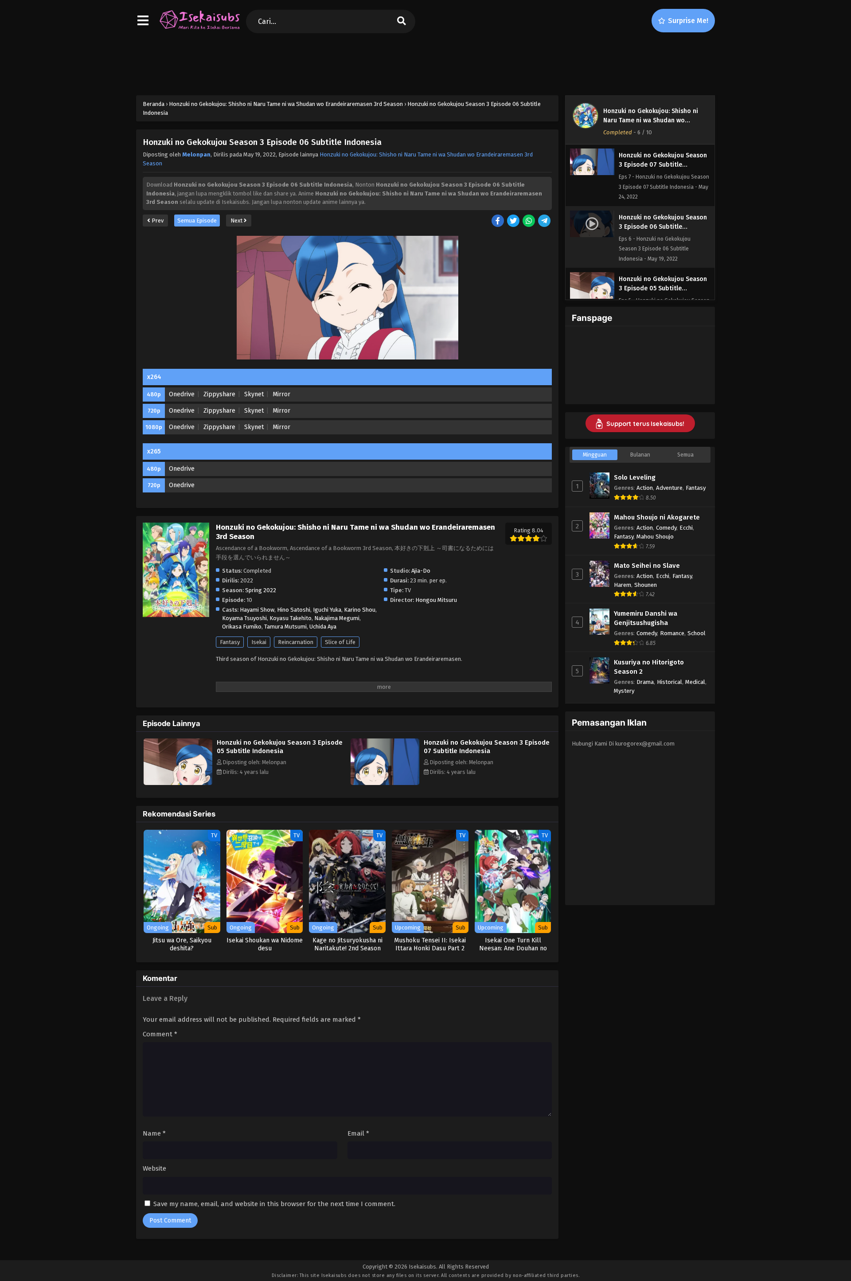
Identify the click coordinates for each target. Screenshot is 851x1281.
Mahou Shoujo (655, 536)
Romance (672, 633)
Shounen (645, 585)
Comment (160, 1034)
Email (358, 1133)
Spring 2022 (260, 590)
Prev (157, 220)
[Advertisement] (425, 62)
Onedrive (182, 394)
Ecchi (686, 527)
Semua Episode (197, 220)
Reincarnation (295, 642)
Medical (695, 682)
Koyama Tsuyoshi (244, 618)
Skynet (254, 394)
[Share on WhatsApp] (529, 221)
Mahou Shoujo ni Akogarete (657, 517)
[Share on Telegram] (545, 221)
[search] (401, 21)
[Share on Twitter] (514, 221)
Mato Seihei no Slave (647, 566)
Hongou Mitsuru (436, 600)
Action (644, 487)
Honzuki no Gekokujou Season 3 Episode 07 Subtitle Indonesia (487, 746)
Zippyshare (219, 394)
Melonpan (196, 154)
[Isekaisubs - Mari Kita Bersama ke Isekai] (199, 29)
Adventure (669, 487)
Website (154, 1168)
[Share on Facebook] (498, 221)
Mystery (624, 690)
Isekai (258, 642)
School (696, 633)
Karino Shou (359, 609)
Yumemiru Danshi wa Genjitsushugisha (645, 618)
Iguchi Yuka (327, 609)
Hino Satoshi (293, 609)
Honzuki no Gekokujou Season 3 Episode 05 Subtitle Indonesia (280, 746)
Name (154, 1133)
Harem (622, 585)
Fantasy (230, 642)
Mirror (281, 394)
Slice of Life (340, 642)
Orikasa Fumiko (242, 626)
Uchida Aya (322, 626)
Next (237, 220)
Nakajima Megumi (336, 618)
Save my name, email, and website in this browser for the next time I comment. (274, 1204)
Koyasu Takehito (290, 618)
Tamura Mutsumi (285, 626)
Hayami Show (257, 609)
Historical (669, 682)
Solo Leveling (635, 477)
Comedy (666, 527)
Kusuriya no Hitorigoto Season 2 (649, 667)
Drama (645, 682)
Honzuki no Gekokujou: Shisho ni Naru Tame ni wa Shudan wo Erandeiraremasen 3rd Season (650, 120)
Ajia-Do (420, 570)
